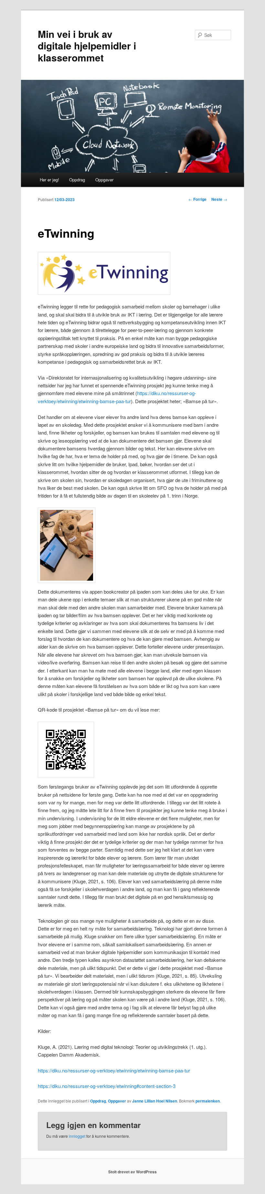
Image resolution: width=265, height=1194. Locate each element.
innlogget (77, 1136)
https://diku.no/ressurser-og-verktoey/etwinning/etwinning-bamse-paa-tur (114, 1070)
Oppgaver (104, 180)
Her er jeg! (49, 180)
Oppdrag (77, 180)
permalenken (208, 1101)
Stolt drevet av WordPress (132, 1172)
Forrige (197, 199)
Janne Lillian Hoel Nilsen (154, 1101)
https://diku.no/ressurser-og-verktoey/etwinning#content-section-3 (106, 1085)
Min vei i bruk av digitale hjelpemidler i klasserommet (87, 45)
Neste (219, 199)
